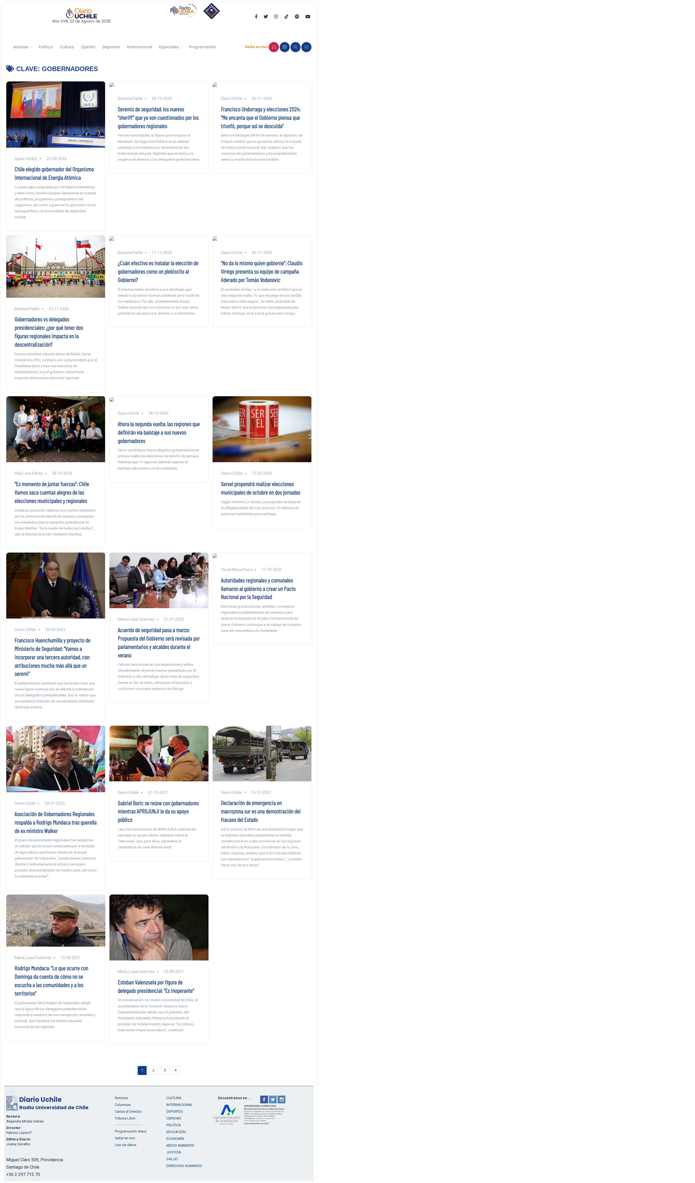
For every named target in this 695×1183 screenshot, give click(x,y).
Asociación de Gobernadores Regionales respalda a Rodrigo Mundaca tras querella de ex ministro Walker (56, 822)
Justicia (173, 1152)
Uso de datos (125, 1145)
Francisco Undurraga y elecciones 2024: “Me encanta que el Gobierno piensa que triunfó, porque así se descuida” (261, 117)
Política (46, 47)
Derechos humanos (184, 1166)
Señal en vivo (125, 1138)
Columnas (123, 1105)
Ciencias (173, 1118)
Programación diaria (130, 1131)
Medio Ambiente (180, 1145)
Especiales (169, 47)
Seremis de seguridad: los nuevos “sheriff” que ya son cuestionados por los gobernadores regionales (158, 117)
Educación (176, 1132)
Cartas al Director (128, 1111)
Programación (202, 47)
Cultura (67, 47)
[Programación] (285, 47)
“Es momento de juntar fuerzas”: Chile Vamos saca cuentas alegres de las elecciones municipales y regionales (52, 492)
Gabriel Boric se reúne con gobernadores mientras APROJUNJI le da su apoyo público (158, 811)
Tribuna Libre (125, 1118)
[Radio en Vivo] (274, 47)
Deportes (111, 47)
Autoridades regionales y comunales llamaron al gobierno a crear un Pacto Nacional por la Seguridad (258, 588)
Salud (172, 1159)
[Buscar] (295, 47)
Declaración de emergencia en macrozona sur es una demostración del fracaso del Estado (261, 811)
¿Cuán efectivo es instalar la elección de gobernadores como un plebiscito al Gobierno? (158, 271)
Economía (175, 1139)
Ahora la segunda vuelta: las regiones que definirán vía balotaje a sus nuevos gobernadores (159, 432)
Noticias (20, 47)
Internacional (139, 47)
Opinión (88, 47)
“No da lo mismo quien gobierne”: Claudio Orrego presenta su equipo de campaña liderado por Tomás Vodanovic (261, 271)
